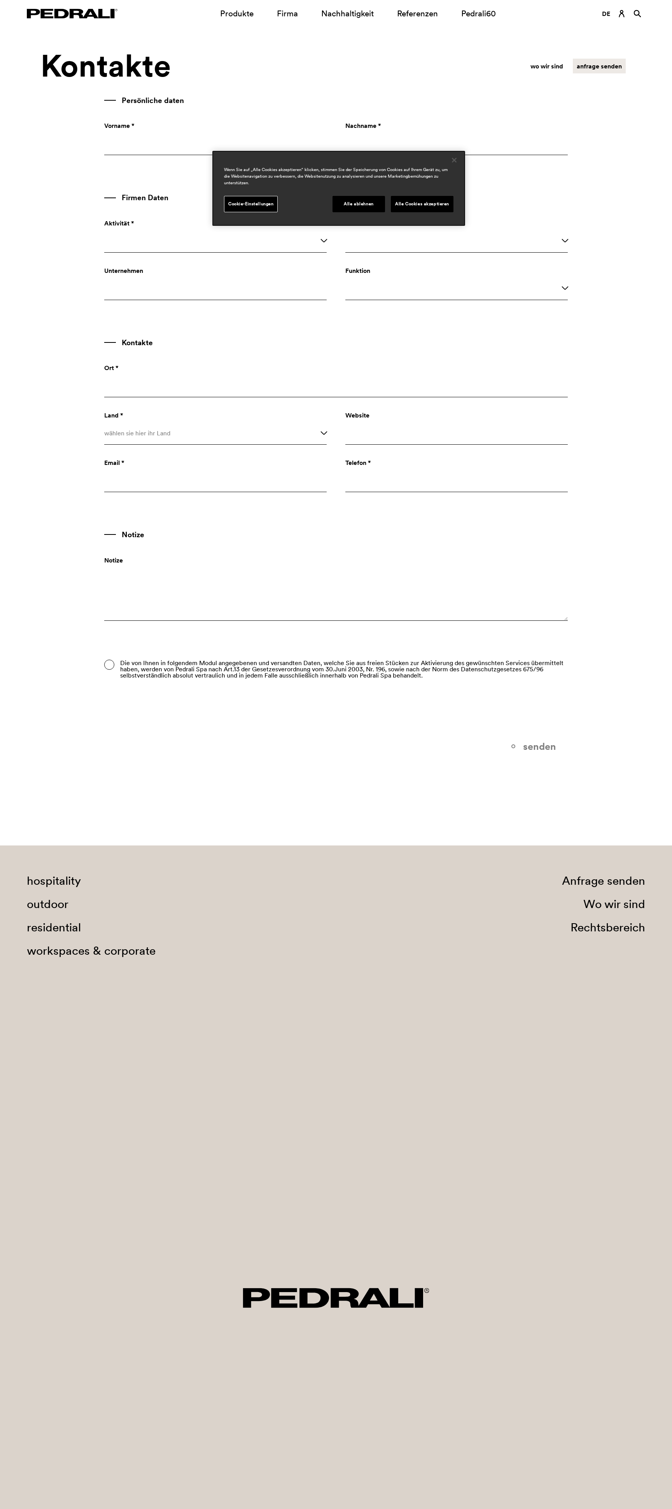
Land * (113, 415)
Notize (113, 560)
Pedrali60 (478, 13)
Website (357, 415)
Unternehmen (123, 270)
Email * (114, 462)
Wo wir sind (614, 903)
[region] (338, 188)
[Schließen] (454, 160)
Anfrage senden (603, 880)
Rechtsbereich (607, 927)
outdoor (47, 903)
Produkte (237, 13)
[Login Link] (622, 13)
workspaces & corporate (91, 950)
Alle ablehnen (358, 203)
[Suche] (637, 13)
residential (54, 927)
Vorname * (119, 125)
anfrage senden (599, 66)
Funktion (357, 270)
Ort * (111, 368)
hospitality (54, 880)
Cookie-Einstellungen (250, 203)
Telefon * (358, 462)
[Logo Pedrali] (72, 13)
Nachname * (363, 125)
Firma (287, 13)
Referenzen (417, 13)
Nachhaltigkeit (347, 13)
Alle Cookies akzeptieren (422, 203)
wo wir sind (546, 66)
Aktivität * (119, 223)
